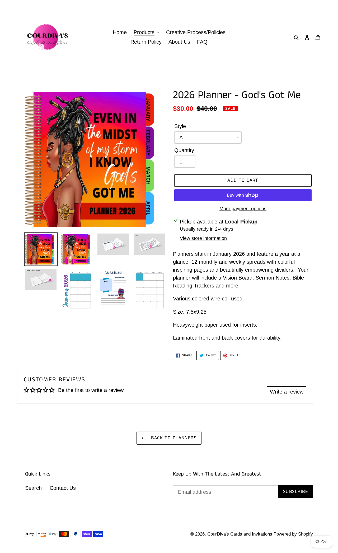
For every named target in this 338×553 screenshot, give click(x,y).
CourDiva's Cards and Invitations (240, 534)
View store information (203, 238)
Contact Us (63, 488)
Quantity (184, 150)
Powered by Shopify (293, 534)
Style (180, 126)
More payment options (242, 208)
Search (33, 488)
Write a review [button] (286, 392)
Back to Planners (172, 438)
